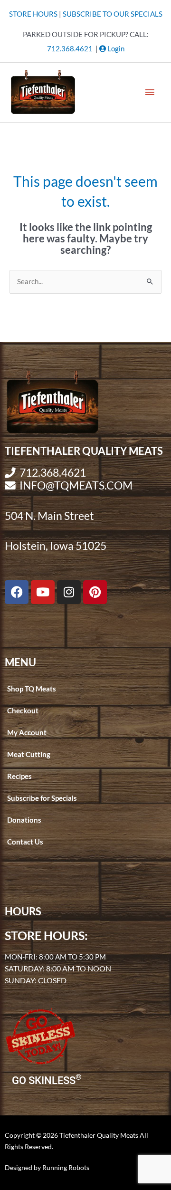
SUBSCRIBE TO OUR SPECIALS (112, 14)
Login (115, 49)
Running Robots (65, 1167)
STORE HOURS (33, 14)
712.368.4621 (70, 49)
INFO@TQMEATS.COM (76, 485)
